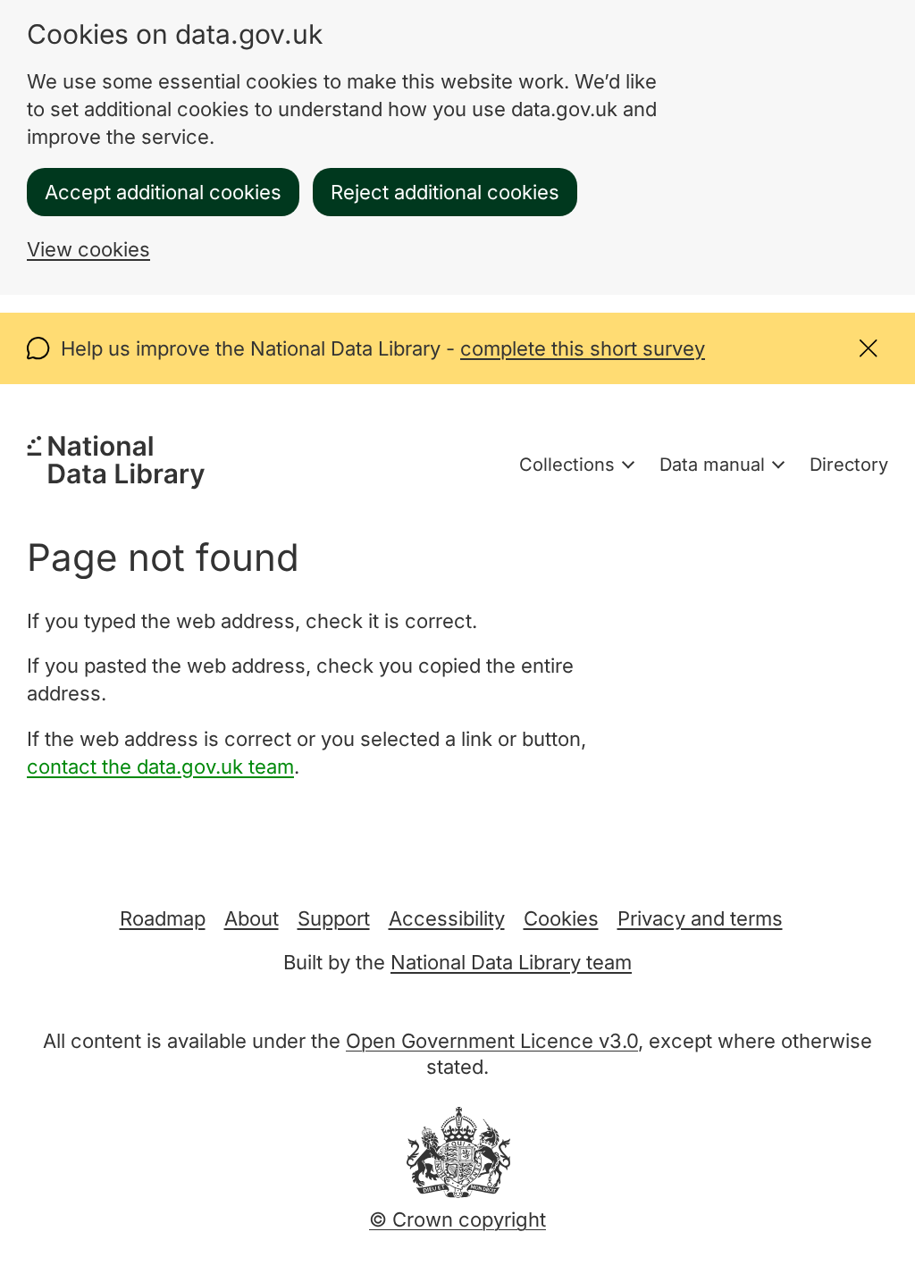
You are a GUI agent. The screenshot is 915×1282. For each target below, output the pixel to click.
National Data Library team (511, 962)
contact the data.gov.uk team (160, 766)
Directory (849, 464)
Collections (567, 464)
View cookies (88, 249)
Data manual (712, 464)
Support (334, 918)
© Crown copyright (457, 1219)
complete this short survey (582, 348)
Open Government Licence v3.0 (492, 1040)
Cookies (561, 918)
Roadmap (163, 918)
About (251, 918)
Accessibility (447, 918)
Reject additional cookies (445, 192)
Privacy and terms (700, 918)
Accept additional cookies (163, 192)
